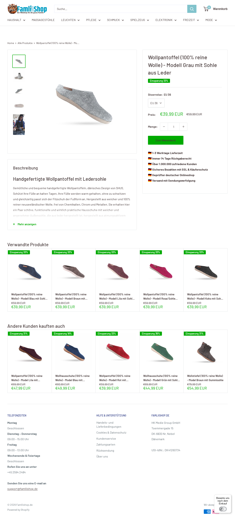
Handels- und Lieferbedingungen (108, 424)
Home (10, 43)
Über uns (102, 456)
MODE (209, 20)
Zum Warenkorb (166, 140)
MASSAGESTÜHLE (43, 20)
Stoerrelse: (159, 94)
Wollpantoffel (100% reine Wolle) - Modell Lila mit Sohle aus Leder (116, 296)
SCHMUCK (113, 20)
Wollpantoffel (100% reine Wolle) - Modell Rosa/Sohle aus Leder (159, 296)
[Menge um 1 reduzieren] (164, 126)
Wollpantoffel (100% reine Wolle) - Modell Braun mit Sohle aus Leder (70, 296)
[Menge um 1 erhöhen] (183, 126)
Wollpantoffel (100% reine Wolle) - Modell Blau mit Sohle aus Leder (29, 296)
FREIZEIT (189, 20)
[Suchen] (191, 9)
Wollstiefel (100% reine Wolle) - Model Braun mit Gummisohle (205, 378)
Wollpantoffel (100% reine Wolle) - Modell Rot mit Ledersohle (114, 378)
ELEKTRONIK (164, 20)
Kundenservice (106, 438)
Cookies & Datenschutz (111, 432)
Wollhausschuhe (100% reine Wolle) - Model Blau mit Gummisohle (72, 378)
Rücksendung (105, 450)
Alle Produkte (25, 43)
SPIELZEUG (137, 20)
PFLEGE (91, 20)
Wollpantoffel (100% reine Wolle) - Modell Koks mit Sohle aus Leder (205, 296)
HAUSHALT (14, 20)
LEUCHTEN (68, 20)
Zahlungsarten (105, 444)
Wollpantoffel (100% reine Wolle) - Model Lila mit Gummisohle (26, 378)
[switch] (223, 509)
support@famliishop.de (22, 488)
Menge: (153, 126)
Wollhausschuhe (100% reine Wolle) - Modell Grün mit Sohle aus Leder (161, 378)
